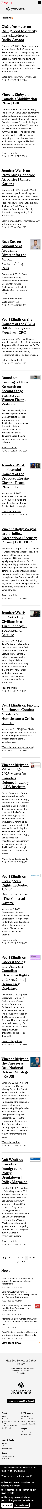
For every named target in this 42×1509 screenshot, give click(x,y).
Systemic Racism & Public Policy (11, 1422)
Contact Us (21, 1373)
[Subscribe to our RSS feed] (12, 17)
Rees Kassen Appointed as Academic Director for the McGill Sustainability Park (14, 255)
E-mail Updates (7, 1428)
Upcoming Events (8, 1456)
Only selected (22, 1505)
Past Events (6, 1459)
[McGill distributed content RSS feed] (39, 1343)
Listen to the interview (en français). (19, 77)
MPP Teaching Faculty (28, 1432)
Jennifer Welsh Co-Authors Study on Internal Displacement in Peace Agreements (19, 1281)
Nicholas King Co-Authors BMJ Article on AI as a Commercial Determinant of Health (19, 1321)
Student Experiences (28, 1421)
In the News (6, 1446)
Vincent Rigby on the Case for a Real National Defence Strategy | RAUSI (15, 1067)
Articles (4, 1443)
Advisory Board (26, 1434)
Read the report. (9, 447)
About (4, 1416)
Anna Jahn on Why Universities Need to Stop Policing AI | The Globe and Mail (16, 1308)
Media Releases (7, 1448)
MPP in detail (25, 1416)
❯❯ (23, 1261)
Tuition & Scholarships (28, 1424)
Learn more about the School (21, 1401)
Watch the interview (11, 511)
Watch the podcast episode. (15, 859)
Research (5, 1419)
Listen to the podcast (12, 360)
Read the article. (9, 153)
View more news (12, 1343)
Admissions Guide (27, 1419)
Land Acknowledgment (10, 1425)
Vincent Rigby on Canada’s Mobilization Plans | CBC (19, 98)
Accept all (7, 1505)
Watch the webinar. (11, 1142)
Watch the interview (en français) (18, 747)
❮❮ (4, 1257)
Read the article (9, 940)
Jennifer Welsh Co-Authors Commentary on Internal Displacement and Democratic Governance (20, 1294)
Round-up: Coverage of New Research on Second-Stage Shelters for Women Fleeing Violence (15, 391)
